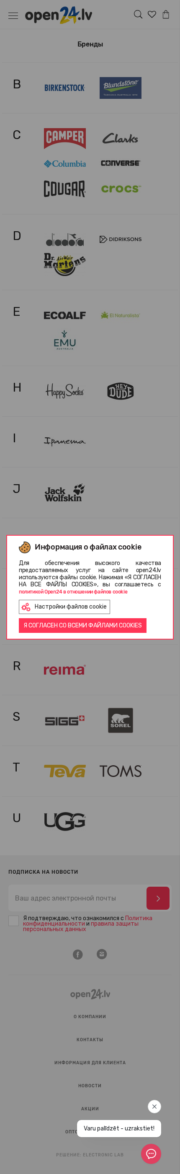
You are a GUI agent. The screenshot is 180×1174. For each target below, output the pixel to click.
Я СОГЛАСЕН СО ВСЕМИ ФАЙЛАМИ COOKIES (82, 625)
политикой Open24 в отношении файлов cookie (73, 592)
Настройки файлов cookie (71, 606)
